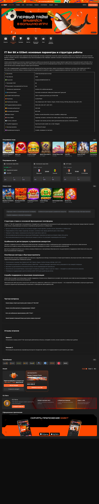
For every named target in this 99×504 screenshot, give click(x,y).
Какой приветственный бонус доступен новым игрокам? (23, 318)
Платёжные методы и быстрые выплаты (79, 211)
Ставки (18, 5)
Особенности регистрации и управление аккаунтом (52, 211)
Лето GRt (11, 5)
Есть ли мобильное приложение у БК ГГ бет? (19, 313)
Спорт (90, 368)
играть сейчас (8, 145)
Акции (51, 5)
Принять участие (37, 387)
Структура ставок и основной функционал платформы (21, 211)
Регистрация (93, 5)
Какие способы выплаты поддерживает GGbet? (20, 308)
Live (23, 5)
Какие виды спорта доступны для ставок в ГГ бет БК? (22, 303)
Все (95, 139)
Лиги (56, 5)
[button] (94, 32)
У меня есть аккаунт (13, 389)
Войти (84, 5)
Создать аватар (18, 406)
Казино (37, 5)
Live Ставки (29, 5)
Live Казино (44, 5)
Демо (8, 149)
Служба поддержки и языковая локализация (19, 215)
